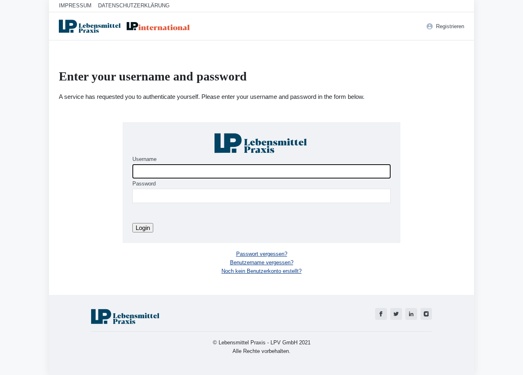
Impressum (75, 5)
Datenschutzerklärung (134, 5)
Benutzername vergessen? (261, 262)
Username (144, 159)
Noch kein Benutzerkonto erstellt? (261, 271)
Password (144, 184)
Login (143, 227)
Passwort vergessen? (261, 254)
